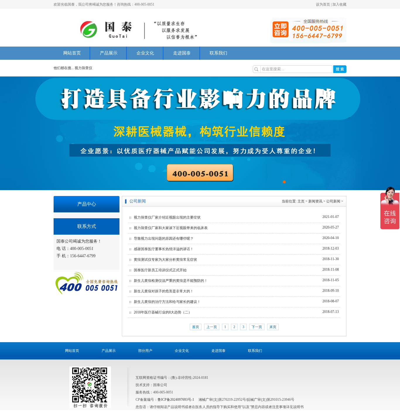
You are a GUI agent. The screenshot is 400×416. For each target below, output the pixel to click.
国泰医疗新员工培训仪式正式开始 (160, 270)
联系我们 (218, 53)
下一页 (257, 327)
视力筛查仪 (83, 68)
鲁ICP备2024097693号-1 (176, 400)
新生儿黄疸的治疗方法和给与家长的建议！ (167, 302)
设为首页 (323, 4)
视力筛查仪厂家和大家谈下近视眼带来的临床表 (171, 228)
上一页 (211, 327)
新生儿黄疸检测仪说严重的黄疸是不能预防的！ (171, 281)
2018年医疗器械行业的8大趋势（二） (163, 312)
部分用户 (145, 351)
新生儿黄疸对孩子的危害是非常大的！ (164, 291)
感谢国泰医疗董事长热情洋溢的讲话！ (164, 249)
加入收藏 (339, 4)
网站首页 (72, 53)
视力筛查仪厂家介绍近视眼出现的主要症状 (167, 217)
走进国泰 (182, 53)
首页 (195, 327)
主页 (301, 201)
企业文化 (145, 53)
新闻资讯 (315, 201)
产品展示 (108, 53)
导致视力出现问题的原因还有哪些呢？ (164, 238)
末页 (272, 327)
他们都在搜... (64, 68)
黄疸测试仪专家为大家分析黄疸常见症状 (165, 260)
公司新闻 (333, 201)
